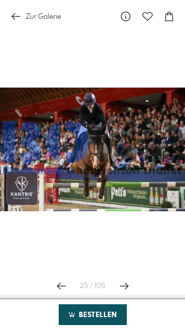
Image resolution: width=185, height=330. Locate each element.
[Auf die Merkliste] (147, 16)
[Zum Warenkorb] (169, 16)
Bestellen (96, 315)
